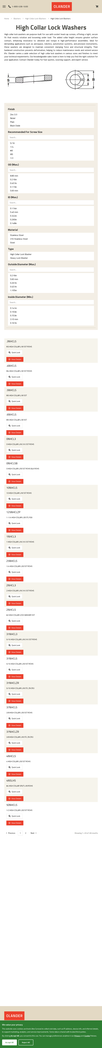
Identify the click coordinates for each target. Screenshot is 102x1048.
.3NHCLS (11, 341)
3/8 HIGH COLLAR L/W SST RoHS (19, 712)
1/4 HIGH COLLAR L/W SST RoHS (19, 566)
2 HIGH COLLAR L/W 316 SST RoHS (20, 590)
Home (6, 18)
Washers (17, 18)
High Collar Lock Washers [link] (61, 18)
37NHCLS (11, 707)
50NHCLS (11, 805)
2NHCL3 (11, 585)
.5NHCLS (11, 390)
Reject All (26, 1042)
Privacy (77, 1035)
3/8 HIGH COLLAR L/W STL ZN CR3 (19, 737)
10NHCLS (11, 488)
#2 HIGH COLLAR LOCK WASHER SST (20, 615)
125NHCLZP (13, 512)
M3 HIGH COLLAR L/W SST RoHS (19, 346)
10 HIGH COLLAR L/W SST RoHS (19, 493)
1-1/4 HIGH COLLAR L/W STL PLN (19, 517)
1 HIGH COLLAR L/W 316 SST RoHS (20, 542)
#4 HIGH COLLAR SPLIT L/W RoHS (19, 786)
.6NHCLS (11, 414)
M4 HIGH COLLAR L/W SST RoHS (19, 371)
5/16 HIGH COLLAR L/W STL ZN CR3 (20, 688)
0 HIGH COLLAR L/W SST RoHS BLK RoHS (22, 468)
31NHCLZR (12, 683)
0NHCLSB (12, 463)
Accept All (9, 1042)
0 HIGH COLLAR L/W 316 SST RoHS (20, 444)
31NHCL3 (11, 634)
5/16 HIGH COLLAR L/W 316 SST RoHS (21, 639)
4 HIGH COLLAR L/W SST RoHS (18, 761)
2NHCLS (11, 610)
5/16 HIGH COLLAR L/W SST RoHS (19, 664)
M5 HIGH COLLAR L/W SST (16, 395)
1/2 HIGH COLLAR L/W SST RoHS (19, 810)
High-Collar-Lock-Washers (35, 18)
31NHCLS (11, 658)
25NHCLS (11, 561)
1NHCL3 (11, 536)
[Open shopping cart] (98, 6)
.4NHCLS (11, 366)
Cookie (87, 1035)
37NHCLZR (12, 732)
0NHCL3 (11, 439)
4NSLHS (11, 780)
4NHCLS (11, 756)
